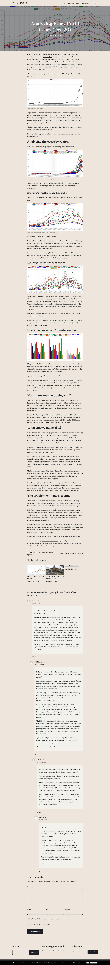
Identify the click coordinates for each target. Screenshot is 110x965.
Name (30, 909)
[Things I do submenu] (89, 3)
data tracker (47, 57)
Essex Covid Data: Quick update (70, 553)
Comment (31, 887)
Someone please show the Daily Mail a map (55, 577)
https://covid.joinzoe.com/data (66, 723)
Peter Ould (36, 601)
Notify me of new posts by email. (40, 924)
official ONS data (64, 59)
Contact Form (64, 950)
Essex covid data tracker (50, 541)
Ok (87, 962)
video (51, 503)
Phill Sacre (19, 3)
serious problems (61, 512)
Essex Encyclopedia (72, 566)
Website (67, 909)
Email (48, 909)
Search (33, 952)
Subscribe (93, 951)
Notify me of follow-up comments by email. (44, 919)
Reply (34, 657)
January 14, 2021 (36, 603)
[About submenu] (97, 3)
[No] (108, 963)
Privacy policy (93, 962)
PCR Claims (40, 501)
